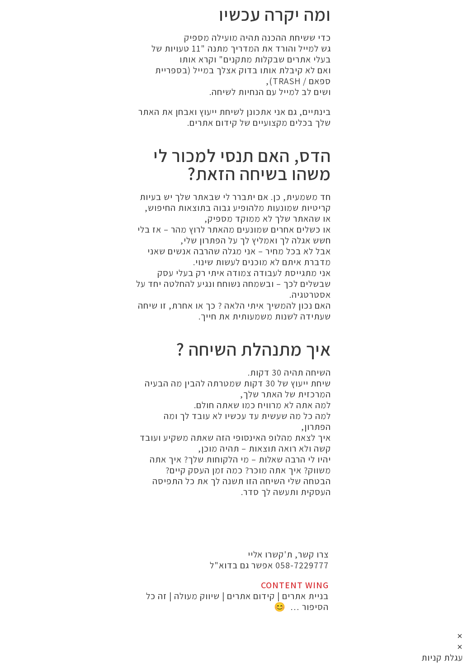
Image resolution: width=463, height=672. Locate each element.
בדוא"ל (224, 565)
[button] (359, 525)
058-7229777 (302, 565)
